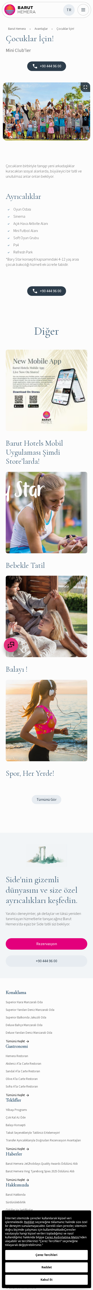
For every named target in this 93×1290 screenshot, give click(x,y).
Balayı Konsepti (16, 1125)
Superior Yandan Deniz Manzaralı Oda (30, 1010)
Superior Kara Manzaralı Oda (24, 1002)
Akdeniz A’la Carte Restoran (23, 1064)
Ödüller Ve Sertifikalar (19, 1210)
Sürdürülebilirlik (16, 1202)
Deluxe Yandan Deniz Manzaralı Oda (29, 1033)
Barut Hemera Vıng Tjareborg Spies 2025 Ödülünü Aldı (40, 1171)
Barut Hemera (17, 29)
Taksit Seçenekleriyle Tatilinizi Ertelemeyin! (33, 1133)
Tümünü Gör (46, 799)
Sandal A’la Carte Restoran (23, 1071)
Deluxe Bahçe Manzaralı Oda (24, 1025)
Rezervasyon (46, 944)
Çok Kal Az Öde (16, 1117)
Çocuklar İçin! (65, 29)
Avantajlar (41, 29)
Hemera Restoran (17, 1056)
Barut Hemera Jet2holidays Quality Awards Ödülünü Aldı (42, 1164)
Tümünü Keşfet (15, 1041)
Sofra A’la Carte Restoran (22, 1086)
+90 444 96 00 (46, 961)
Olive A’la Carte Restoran (22, 1079)
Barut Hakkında (16, 1195)
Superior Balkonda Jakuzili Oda (26, 1017)
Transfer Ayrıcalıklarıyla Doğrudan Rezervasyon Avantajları (43, 1140)
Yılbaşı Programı (16, 1110)
